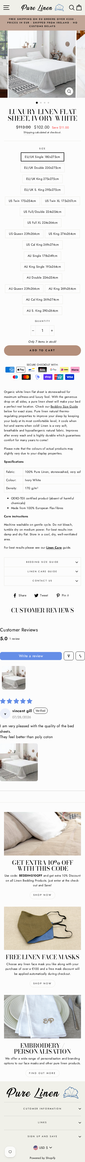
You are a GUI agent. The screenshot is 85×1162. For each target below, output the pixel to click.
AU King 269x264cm (62, 288)
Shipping (29, 132)
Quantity (42, 321)
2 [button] (41, 103)
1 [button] (37, 103)
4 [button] (49, 103)
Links (42, 1122)
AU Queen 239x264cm (24, 288)
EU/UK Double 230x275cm (42, 167)
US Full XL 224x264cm (42, 222)
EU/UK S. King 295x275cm (42, 189)
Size (42, 148)
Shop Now (42, 895)
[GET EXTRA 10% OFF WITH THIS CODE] (42, 833)
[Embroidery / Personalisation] (42, 1016)
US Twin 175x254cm (22, 201)
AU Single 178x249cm (42, 255)
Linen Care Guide (42, 571)
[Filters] (69, 656)
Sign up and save (43, 1136)
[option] (42, 23)
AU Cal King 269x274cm (42, 299)
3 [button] (45, 103)
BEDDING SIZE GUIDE (42, 562)
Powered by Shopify (42, 1158)
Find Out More (42, 1073)
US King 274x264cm (62, 233)
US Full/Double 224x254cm (42, 211)
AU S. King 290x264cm (42, 310)
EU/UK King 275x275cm (42, 179)
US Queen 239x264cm (24, 233)
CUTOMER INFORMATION (42, 1108)
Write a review (31, 656)
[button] (19, 762)
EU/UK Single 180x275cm (42, 157)
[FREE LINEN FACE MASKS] (42, 928)
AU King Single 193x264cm (42, 266)
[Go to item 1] (14, 678)
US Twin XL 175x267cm (60, 201)
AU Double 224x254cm (42, 277)
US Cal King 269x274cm (42, 244)
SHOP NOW (42, 983)
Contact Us (43, 580)
